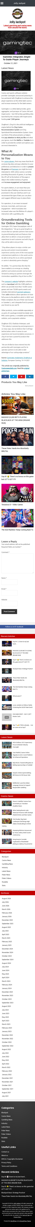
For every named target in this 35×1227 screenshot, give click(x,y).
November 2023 (7, 995)
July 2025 (5, 931)
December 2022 (7, 1035)
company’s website (11, 281)
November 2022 (7, 1038)
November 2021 (7, 1082)
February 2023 (7, 1028)
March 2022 (6, 1067)
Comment (5, 552)
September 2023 (7, 1003)
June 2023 (5, 1013)
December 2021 (7, 1078)
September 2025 (7, 923)
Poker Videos (6, 878)
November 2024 (7, 952)
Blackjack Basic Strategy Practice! (13, 1193)
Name (4, 578)
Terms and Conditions (9, 1166)
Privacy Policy (6, 1162)
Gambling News (7, 864)
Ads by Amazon (29, 385)
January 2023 (6, 1031)
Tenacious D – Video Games (12, 505)
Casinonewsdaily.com (9, 368)
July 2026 (5, 902)
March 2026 (6, 909)
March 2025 (6, 938)
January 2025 (6, 945)
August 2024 (6, 963)
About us (4, 1155)
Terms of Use (25, 1215)
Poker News (6, 875)
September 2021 (7, 1089)
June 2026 (5, 906)
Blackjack (5, 857)
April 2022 (5, 1064)
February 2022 (7, 1071)
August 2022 (6, 1049)
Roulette (5, 882)
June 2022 (5, 1056)
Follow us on (14, 627)
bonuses (15, 169)
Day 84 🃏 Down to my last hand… (13, 1177)
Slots (4, 885)
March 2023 (6, 1024)
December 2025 (7, 920)
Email (4, 589)
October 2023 (7, 999)
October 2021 (7, 1085)
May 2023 (5, 1017)
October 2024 (7, 956)
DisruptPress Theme (25, 1221)
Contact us (5, 1152)
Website (4, 600)
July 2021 (5, 1096)
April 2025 (5, 934)
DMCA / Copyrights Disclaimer (12, 1159)
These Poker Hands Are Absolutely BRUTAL (16, 1196)
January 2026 (6, 916)
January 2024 (6, 988)
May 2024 (5, 974)
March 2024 (6, 981)
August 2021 (6, 1092)
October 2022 (7, 1042)
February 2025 (7, 941)
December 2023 (7, 992)
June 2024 (5, 970)
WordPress (13, 1221)
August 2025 (6, 927)
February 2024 (7, 985)
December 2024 (7, 949)
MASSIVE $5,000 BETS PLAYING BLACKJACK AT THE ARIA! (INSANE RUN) (15, 420)
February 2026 (7, 913)
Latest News (7, 68)
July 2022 (5, 1053)
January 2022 (6, 1074)
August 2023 (6, 1006)
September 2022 (7, 1046)
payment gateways (23, 292)
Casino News (6, 860)
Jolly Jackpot (19, 3)
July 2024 (5, 967)
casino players (9, 161)
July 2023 (5, 1010)
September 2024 (7, 959)
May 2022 (5, 1060)
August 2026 (6, 898)
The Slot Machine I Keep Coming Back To (17, 530)
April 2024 (5, 977)
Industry (5, 867)
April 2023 (5, 1021)
